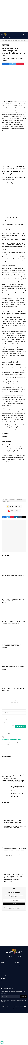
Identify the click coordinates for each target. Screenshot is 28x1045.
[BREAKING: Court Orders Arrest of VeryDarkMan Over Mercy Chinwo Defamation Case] (14, 612)
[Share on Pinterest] (20, 64)
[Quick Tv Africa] (5, 34)
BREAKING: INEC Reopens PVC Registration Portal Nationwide (13, 576)
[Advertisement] (14, 16)
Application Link (6, 436)
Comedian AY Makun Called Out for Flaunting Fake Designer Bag (13, 667)
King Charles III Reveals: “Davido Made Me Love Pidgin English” (14, 689)
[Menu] (26, 34)
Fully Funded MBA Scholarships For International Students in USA (12, 500)
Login (25, 708)
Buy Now (8, 37)
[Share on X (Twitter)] (12, 64)
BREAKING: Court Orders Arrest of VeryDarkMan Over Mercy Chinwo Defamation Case (14, 622)
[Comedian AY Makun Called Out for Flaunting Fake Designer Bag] (14, 657)
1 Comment (21, 58)
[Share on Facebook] (5, 64)
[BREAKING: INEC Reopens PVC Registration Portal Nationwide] (14, 566)
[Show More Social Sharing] (25, 64)
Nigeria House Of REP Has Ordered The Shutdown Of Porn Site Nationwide (11, 644)
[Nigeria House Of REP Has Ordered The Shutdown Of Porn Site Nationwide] (14, 634)
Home (2, 37)
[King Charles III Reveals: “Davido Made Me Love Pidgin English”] (14, 679)
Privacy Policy (11, 908)
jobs (21, 335)
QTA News (7, 58)
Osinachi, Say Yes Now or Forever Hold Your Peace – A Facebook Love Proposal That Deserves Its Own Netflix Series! (14, 599)
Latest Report (5, 45)
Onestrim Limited (22, 1006)
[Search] (23, 34)
